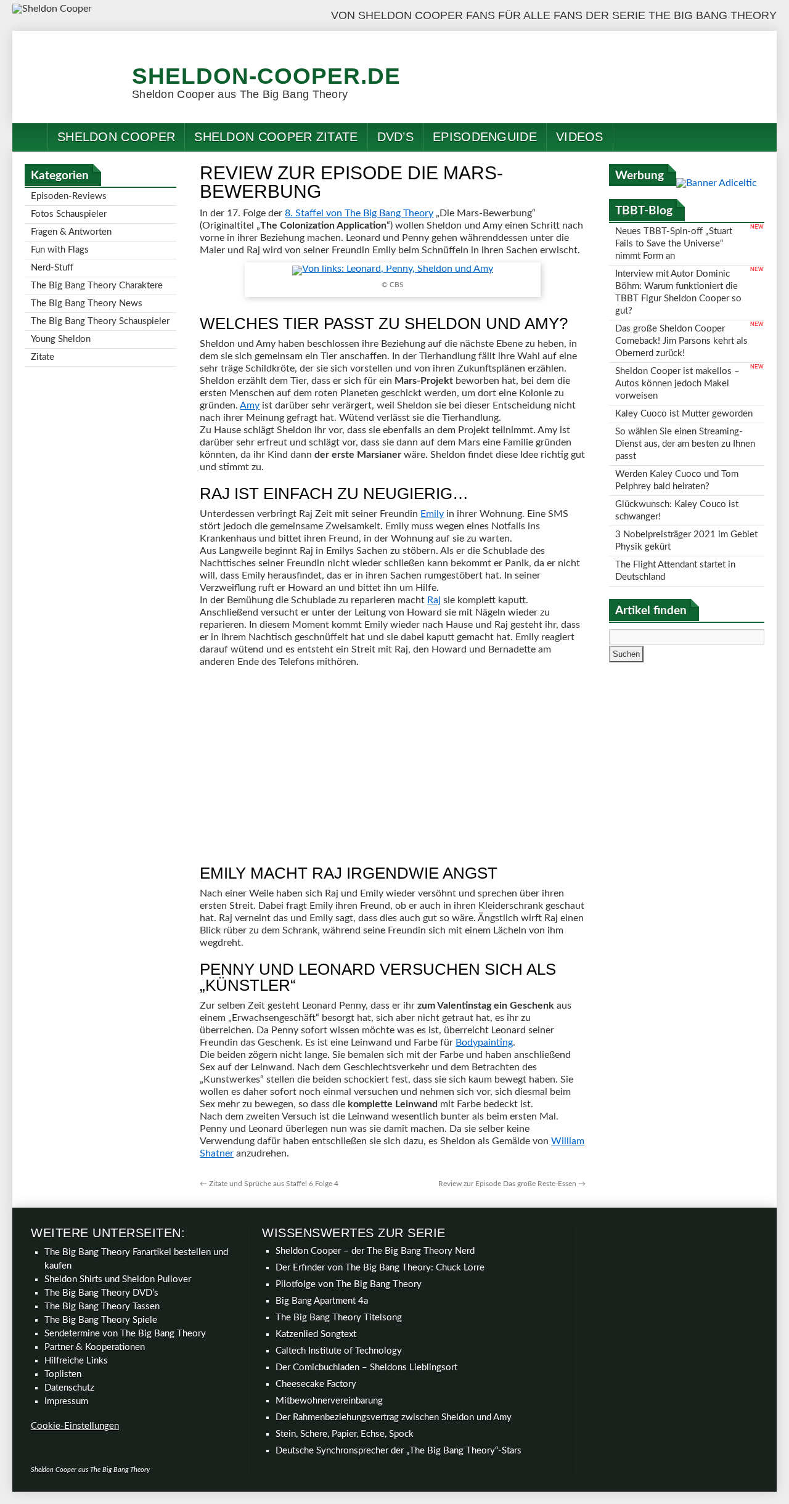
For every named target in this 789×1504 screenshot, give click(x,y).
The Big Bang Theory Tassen (102, 1306)
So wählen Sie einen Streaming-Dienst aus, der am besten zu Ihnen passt (685, 444)
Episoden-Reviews (69, 196)
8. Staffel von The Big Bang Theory (359, 213)
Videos (579, 137)
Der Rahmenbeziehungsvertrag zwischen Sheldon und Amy (394, 1417)
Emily (432, 514)
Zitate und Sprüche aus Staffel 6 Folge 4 (269, 1183)
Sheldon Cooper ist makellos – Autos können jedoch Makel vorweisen (677, 383)
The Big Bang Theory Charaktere (97, 285)
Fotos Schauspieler (69, 214)
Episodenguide (485, 137)
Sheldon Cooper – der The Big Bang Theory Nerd (375, 1251)
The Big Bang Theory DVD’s (101, 1293)
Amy (250, 405)
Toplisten (62, 1374)
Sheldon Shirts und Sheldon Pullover (117, 1279)
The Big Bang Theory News (86, 303)
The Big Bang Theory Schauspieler (100, 321)
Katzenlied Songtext (316, 1334)
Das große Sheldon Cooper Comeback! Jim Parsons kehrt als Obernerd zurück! (681, 341)
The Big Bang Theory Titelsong (339, 1317)
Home (30, 137)
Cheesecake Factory (316, 1384)
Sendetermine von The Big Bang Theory (125, 1333)
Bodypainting (484, 1042)
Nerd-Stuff (52, 267)
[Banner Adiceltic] (716, 183)
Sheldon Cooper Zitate (276, 137)
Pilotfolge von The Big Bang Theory (349, 1284)
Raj (434, 600)
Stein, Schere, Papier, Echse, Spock (345, 1434)
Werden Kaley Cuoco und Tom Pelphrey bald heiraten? (676, 480)
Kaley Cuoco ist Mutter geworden (684, 413)
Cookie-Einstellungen (75, 1426)
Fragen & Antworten (71, 232)
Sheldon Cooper (116, 137)
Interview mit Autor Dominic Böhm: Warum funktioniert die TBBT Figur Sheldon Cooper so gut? (678, 292)
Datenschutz (69, 1387)
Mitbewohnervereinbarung (329, 1400)
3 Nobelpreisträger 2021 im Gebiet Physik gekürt (686, 540)
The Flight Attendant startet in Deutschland (675, 571)
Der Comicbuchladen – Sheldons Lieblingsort (366, 1367)
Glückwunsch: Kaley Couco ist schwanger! (676, 510)
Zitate (42, 357)
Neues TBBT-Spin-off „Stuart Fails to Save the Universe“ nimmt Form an (673, 244)
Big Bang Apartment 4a (322, 1301)
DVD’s (395, 137)
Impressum (66, 1401)
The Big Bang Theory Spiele (100, 1320)
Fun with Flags (60, 249)
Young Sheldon (61, 339)
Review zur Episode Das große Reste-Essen (512, 1183)
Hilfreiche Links (76, 1360)
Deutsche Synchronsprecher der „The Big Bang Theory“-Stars (398, 1450)
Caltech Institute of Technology (339, 1351)
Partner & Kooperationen (94, 1347)
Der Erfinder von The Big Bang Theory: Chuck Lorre (380, 1267)
